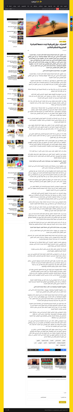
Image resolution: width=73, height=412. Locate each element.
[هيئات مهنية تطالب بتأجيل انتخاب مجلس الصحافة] (20, 215)
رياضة (54, 6)
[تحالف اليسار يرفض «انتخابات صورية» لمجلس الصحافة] (20, 210)
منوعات (15, 6)
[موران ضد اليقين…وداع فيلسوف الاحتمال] (19, 131)
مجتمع (46, 6)
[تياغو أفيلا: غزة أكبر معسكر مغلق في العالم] (20, 58)
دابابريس (60, 410)
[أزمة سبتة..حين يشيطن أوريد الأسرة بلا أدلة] (19, 121)
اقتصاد (58, 6)
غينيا (57, 345)
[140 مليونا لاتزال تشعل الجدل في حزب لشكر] (20, 33)
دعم (35, 343)
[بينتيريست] (47, 350)
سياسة (61, 6)
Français (10, 6)
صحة (31, 6)
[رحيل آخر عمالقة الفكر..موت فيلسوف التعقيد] (19, 142)
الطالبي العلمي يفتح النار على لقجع (50, 9)
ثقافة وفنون (24, 6)
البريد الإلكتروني (63, 397)
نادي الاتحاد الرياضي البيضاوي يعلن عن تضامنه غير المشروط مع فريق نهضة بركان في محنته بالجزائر (60, 367)
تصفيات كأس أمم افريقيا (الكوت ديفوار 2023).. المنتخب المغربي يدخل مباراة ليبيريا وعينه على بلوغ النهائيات (47, 367)
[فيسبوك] (63, 350)
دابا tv (28, 6)
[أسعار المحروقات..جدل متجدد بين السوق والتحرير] (20, 67)
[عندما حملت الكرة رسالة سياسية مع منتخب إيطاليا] (20, 100)
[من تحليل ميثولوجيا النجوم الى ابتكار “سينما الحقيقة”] (11, 131)
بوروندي (39, 343)
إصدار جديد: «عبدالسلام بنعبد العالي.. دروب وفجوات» (11, 146)
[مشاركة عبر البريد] (36, 350)
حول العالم (41, 6)
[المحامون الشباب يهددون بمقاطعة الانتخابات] (20, 38)
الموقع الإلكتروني (43, 397)
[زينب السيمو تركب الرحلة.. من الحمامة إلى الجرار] (20, 23)
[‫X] (58, 350)
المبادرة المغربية (52, 343)
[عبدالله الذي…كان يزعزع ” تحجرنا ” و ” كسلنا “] (20, 105)
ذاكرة (19, 6)
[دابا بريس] (36, 1)
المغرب (45, 343)
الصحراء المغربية (45, 340)
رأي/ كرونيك (50, 6)
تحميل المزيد (15, 46)
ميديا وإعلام (35, 6)
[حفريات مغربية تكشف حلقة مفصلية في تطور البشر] (20, 109)
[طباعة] (30, 350)
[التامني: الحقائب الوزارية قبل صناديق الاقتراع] (20, 42)
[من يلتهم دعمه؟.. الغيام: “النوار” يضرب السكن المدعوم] (20, 63)
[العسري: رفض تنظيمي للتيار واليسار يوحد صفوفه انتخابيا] (20, 72)
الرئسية (61, 39)
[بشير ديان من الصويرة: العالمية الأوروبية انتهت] (11, 121)
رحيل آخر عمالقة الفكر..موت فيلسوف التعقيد (20, 146)
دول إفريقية (62, 345)
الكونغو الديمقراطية (61, 343)
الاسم (65, 392)
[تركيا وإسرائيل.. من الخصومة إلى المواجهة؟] (20, 200)
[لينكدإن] (52, 350)
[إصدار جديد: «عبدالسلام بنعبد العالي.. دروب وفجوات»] (11, 142)
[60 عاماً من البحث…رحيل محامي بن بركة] (20, 95)
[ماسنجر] (41, 350)
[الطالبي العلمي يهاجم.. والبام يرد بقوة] (20, 28)
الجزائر (64, 340)
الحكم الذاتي (57, 340)
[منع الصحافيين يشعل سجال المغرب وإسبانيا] (20, 205)
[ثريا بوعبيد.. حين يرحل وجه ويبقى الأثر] (20, 90)
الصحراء (51, 340)
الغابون (38, 340)
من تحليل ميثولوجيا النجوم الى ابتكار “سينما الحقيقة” (11, 135)
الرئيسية (65, 6)
